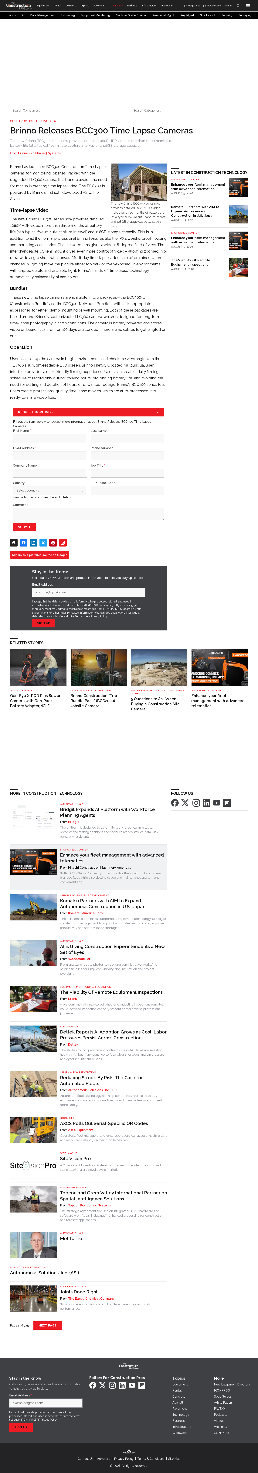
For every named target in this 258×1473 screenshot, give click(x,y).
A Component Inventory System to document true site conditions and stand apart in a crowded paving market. (110, 1167)
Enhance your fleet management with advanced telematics (198, 186)
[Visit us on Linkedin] (206, 802)
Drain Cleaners (21, 690)
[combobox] (68, 110)
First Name (22, 430)
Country (19, 483)
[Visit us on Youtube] (216, 802)
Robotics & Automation (28, 1267)
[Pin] (53, 543)
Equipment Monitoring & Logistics (85, 986)
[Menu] (248, 5)
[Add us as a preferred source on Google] (63, 543)
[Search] (238, 5)
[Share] (23, 543)
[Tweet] (43, 543)
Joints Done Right (79, 1292)
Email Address (24, 448)
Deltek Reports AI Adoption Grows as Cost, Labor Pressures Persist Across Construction (113, 1034)
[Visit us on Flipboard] (227, 802)
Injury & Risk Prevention (78, 1072)
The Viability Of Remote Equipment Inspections (190, 262)
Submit (24, 527)
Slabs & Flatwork (73, 1286)
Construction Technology (33, 121)
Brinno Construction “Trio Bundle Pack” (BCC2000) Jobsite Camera (93, 700)
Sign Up (43, 623)
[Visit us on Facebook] (175, 802)
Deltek (73, 1044)
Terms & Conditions (151, 1459)
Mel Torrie (71, 1238)
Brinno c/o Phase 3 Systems (39, 153)
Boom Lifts (68, 1118)
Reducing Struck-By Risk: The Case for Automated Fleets (101, 1080)
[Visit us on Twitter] (185, 802)
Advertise (103, 1459)
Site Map (174, 1459)
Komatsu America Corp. (85, 913)
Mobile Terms (74, 616)
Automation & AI (72, 804)
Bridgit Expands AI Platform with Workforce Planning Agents (107, 812)
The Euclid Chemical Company (91, 1298)
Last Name (100, 430)
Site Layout (68, 1153)
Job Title (98, 465)
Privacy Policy (98, 616)
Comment (20, 504)
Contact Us (85, 1459)
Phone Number (102, 448)
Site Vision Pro (75, 1158)
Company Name (25, 465)
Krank (72, 999)
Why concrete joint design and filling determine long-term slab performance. (105, 1306)
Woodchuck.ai (79, 959)
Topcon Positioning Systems (89, 1205)
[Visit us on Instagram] (196, 802)
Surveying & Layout (74, 1187)
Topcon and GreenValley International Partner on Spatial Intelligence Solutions (113, 1195)
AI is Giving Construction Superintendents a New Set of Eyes (112, 949)
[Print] (14, 543)
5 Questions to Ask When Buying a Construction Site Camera (155, 704)
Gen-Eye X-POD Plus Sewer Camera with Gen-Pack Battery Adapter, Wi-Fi (35, 700)
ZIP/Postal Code (103, 483)
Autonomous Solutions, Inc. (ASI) (92, 1090)
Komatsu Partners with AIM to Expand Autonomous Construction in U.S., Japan (195, 211)
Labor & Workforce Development (85, 895)
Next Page (48, 1325)
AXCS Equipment (81, 1130)
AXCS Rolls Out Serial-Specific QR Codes (104, 1123)
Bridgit (73, 822)
